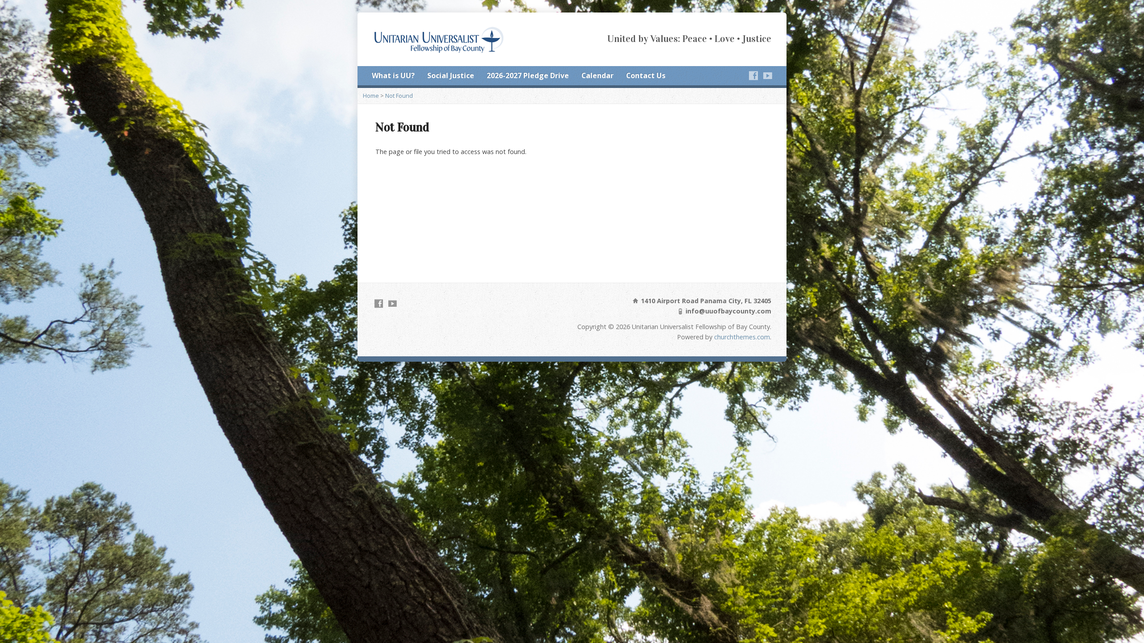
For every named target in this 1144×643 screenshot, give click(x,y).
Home (371, 96)
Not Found (399, 96)
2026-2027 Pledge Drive (528, 75)
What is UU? (393, 75)
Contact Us (645, 75)
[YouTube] (767, 75)
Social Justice (450, 75)
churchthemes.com (742, 337)
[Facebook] (753, 75)
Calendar (597, 75)
